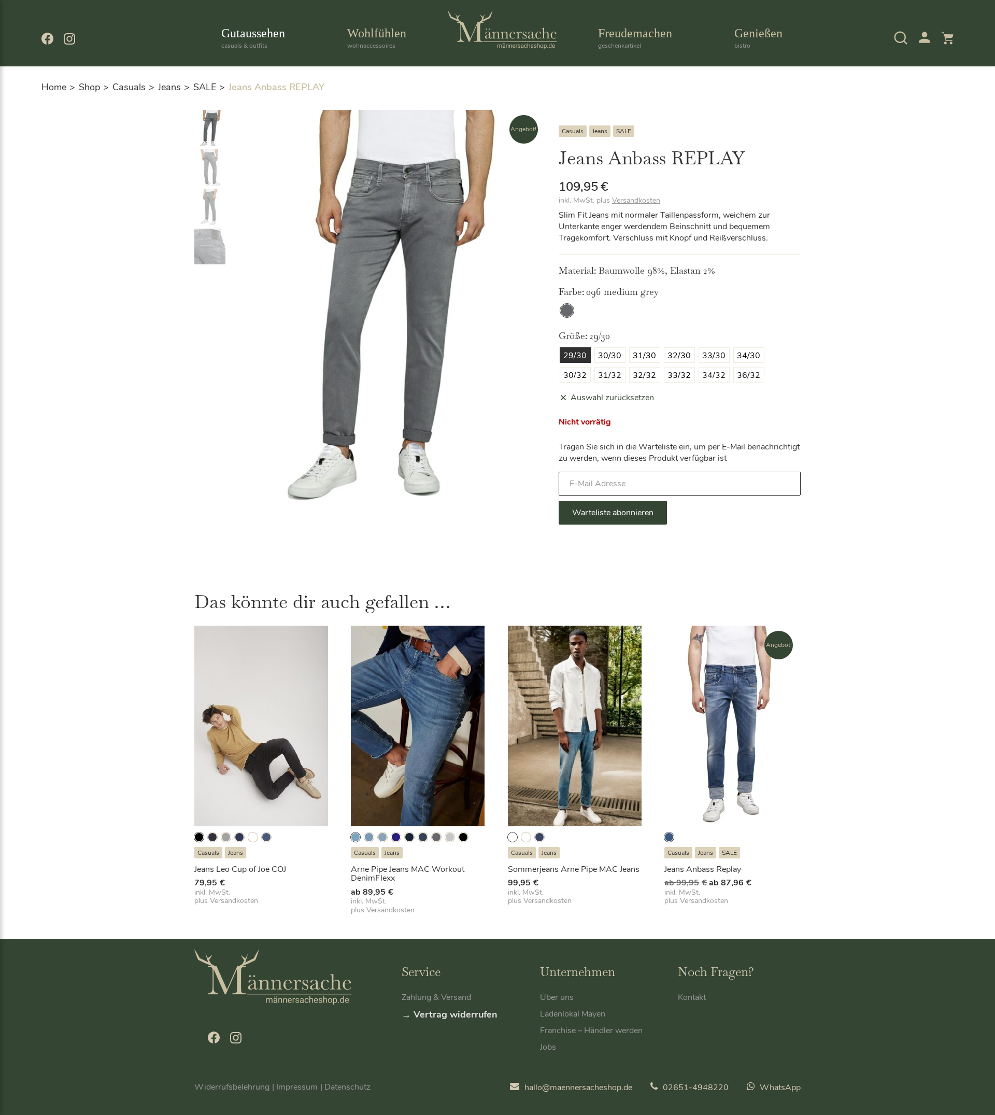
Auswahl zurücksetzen (612, 397)
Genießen (758, 38)
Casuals (129, 87)
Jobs (548, 1047)
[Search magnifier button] (882, 67)
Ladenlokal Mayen (572, 1014)
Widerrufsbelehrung (231, 1087)
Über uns (557, 997)
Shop (89, 87)
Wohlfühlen (376, 38)
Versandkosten (636, 200)
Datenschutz (347, 1087)
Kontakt (692, 997)
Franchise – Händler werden (591, 1030)
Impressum (297, 1087)
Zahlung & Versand (436, 997)
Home (53, 87)
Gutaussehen (253, 38)
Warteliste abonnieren (612, 512)
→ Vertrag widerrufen (449, 1014)
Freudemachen (635, 38)
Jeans (169, 87)
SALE (204, 87)
